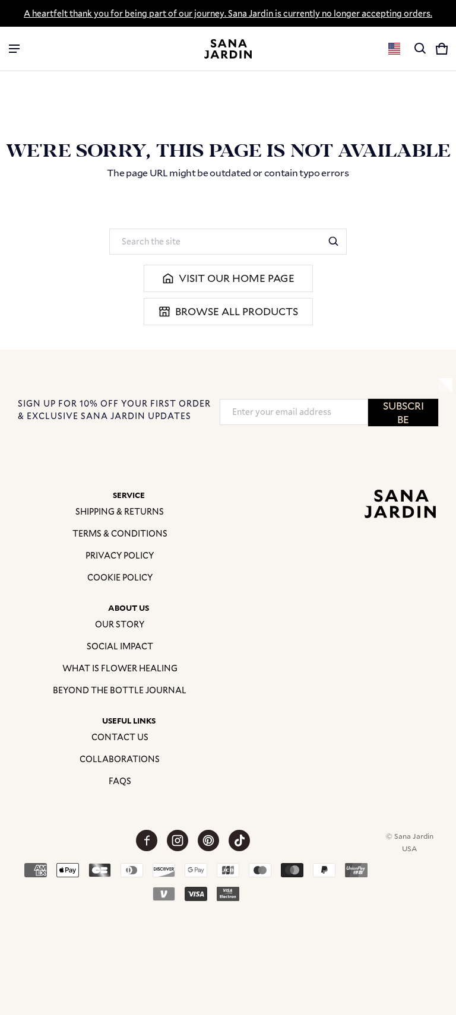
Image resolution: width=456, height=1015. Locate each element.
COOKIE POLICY (120, 577)
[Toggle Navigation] (14, 49)
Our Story (119, 624)
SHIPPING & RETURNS (119, 511)
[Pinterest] (208, 840)
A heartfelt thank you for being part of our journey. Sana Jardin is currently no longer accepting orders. (228, 13)
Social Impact (120, 646)
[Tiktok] (239, 840)
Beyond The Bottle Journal (119, 690)
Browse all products (236, 311)
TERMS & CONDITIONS (119, 533)
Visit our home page (236, 278)
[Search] (334, 242)
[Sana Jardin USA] (228, 49)
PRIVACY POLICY (120, 555)
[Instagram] (177, 840)
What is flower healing (120, 668)
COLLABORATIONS (120, 759)
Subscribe (403, 412)
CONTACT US (119, 737)
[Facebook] (146, 840)
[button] (420, 49)
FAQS (120, 780)
